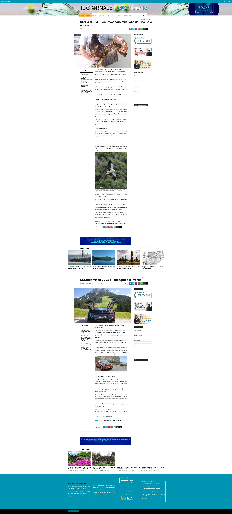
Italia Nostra (108, 89)
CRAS (96, 91)
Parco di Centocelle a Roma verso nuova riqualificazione (128, 267)
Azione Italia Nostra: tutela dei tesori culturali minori (103, 267)
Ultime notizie (93, 19)
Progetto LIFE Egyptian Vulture (120, 223)
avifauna (100, 221)
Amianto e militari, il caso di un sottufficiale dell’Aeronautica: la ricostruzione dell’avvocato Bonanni (86, 93)
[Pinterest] (136, 29)
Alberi (82, 74)
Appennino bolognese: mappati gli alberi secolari (86, 77)
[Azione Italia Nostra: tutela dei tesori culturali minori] (103, 257)
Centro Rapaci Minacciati (112, 221)
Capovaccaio (105, 221)
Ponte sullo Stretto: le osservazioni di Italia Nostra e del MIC (79, 267)
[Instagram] (224, 1)
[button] (143, 15)
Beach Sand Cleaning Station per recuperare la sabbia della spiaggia (86, 84)
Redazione (85, 28)
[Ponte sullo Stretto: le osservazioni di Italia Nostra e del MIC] (79, 257)
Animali (81, 19)
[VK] (139, 29)
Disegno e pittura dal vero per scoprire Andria (152, 267)
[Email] (147, 29)
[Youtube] (229, 1)
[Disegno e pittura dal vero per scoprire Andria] (152, 257)
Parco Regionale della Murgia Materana (107, 223)
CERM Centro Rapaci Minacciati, (113, 103)
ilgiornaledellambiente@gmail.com (126, 491)
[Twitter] (227, 1)
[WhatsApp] (141, 29)
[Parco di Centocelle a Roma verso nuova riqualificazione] (128, 257)
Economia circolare (84, 80)
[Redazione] (81, 29)
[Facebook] (222, 1)
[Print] (144, 29)
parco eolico (98, 223)
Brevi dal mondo (87, 19)
